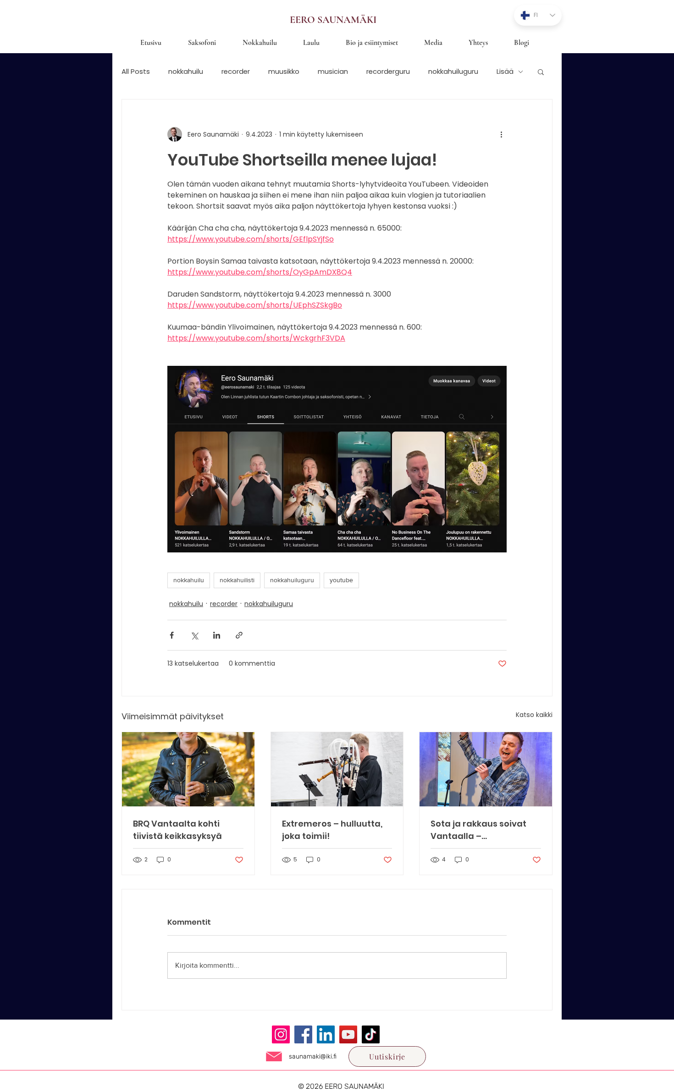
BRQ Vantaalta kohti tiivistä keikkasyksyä (177, 830)
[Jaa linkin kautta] (239, 635)
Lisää (505, 71)
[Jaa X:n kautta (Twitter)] (194, 635)
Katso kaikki (534, 714)
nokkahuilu (185, 71)
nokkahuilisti (237, 580)
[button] (540, 71)
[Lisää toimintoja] (501, 134)
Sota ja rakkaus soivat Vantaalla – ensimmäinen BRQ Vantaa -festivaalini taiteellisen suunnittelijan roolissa (479, 830)
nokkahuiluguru (453, 71)
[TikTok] (371, 1034)
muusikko (283, 71)
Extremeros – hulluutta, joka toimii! (332, 830)
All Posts (136, 71)
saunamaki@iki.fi (313, 1056)
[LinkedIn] (326, 1034)
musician (333, 71)
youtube (341, 580)
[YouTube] (348, 1034)
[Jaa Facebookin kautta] (171, 635)
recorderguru (388, 71)
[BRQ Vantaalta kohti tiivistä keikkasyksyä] (188, 769)
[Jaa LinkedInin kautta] (216, 635)
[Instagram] (281, 1034)
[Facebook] (303, 1034)
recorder (235, 71)
